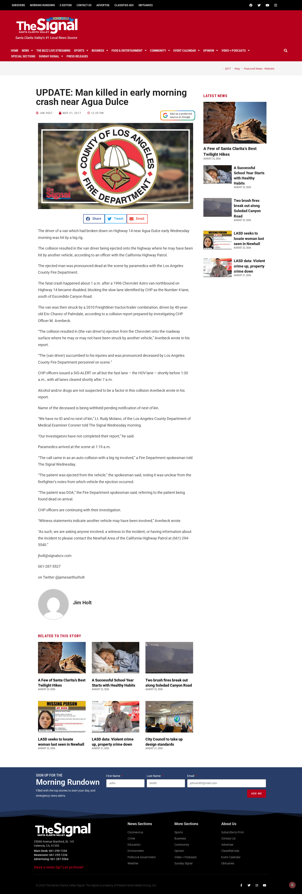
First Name (113, 776)
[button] (286, 50)
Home (14, 50)
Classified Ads (124, 5)
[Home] (220, 68)
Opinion (208, 50)
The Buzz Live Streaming (53, 50)
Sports (79, 50)
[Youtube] (267, 5)
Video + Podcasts (233, 50)
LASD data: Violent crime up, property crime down (249, 266)
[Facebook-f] (241, 885)
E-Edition (66, 5)
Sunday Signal (49, 56)
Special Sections (23, 56)
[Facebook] (251, 5)
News (25, 50)
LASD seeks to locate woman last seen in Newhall (249, 238)
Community (158, 50)
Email (191, 776)
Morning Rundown (42, 5)
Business (98, 50)
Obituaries (145, 5)
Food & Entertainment (127, 50)
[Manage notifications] (292, 885)
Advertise (103, 5)
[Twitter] (259, 5)
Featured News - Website (259, 68)
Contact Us (84, 5)
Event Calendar (184, 50)
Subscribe (18, 5)
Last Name (154, 776)
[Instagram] (275, 5)
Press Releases (77, 56)
